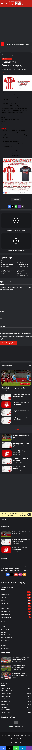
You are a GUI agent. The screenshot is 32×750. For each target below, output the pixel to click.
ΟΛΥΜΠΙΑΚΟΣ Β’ (6, 640)
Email (2, 318)
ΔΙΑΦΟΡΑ (16, 199)
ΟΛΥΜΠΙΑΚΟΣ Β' (7, 614)
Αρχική (5, 55)
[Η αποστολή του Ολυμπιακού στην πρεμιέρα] (6, 404)
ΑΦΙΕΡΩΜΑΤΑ (6, 606)
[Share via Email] (22, 206)
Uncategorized (12, 55)
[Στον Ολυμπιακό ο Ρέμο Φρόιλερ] (6, 420)
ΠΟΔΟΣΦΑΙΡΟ (6, 594)
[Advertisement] (16, 24)
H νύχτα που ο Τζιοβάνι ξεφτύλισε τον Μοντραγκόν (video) (19, 675)
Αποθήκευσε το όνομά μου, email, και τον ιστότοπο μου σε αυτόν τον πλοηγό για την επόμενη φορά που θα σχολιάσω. (16, 336)
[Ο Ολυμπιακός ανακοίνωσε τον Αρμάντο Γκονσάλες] (6, 397)
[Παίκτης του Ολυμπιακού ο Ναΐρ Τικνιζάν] (6, 412)
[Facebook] (9, 206)
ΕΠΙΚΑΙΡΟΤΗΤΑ (6, 611)
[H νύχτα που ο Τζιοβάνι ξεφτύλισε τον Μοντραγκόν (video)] (6, 675)
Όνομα (2, 311)
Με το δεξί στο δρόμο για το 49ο (13, 388)
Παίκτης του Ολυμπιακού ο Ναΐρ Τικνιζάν (16, 44)
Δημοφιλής (16, 429)
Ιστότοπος (3, 326)
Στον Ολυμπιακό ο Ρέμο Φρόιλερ (21, 418)
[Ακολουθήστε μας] (29, 514)
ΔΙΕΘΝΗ (4, 600)
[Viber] (19, 206)
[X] (12, 206)
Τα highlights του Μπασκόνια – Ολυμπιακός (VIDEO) (22, 271)
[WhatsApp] (16, 206)
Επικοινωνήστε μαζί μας (13, 582)
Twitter (3, 519)
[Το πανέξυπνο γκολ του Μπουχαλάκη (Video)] (6, 668)
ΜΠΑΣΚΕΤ (5, 597)
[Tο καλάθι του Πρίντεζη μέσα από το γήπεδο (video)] (6, 660)
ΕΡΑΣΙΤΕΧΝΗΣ (6, 603)
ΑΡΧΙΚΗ (3, 626)
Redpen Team (7, 69)
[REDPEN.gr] (16, 3)
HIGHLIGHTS (6, 608)
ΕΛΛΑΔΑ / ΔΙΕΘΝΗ (6, 637)
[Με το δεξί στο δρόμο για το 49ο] (7, 437)
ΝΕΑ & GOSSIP (5, 645)
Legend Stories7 (7, 617)
